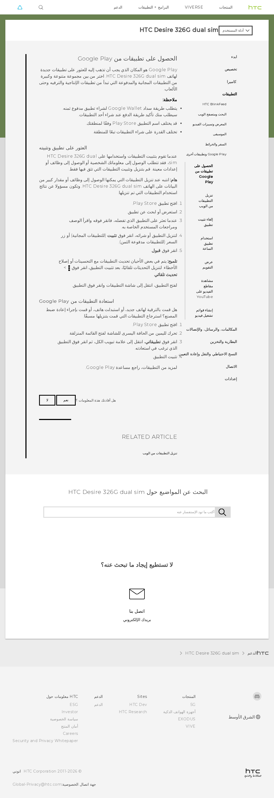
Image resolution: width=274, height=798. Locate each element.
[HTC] (255, 7)
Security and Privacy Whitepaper (45, 740)
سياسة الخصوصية (64, 719)
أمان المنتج (69, 726)
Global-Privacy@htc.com (37, 784)
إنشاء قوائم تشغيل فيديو (204, 312)
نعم (65, 400)
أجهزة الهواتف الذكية (179, 711)
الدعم (118, 7)
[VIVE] (19, 7)
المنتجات (226, 7)
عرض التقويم (208, 264)
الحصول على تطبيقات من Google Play (203, 174)
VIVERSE (194, 7)
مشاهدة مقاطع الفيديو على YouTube (204, 288)
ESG (74, 704)
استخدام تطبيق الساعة (207, 243)
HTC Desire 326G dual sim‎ (212, 653)
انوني (17, 771)
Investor (70, 711)
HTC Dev (138, 704)
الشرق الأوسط (242, 717)
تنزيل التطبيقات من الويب (206, 200)
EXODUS (187, 719)
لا (47, 400)
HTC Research (133, 711)
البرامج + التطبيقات (153, 7)
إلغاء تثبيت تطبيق (205, 222)
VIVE (191, 726)
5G (193, 704)
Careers (70, 733)
